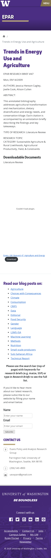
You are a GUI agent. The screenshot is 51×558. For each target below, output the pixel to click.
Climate (15, 297)
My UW (34, 534)
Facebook (12, 519)
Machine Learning (21, 336)
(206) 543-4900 (17, 468)
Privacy (27, 538)
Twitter (19, 519)
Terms (39, 538)
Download (11, 259)
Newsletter (26, 541)
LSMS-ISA (16, 332)
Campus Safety (17, 534)
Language (16, 328)
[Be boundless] (25, 500)
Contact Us (28, 531)
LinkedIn (38, 519)
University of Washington (6, 3)
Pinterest (45, 519)
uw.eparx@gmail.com (21, 474)
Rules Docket (12, 538)
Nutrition (16, 345)
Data (13, 310)
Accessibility (11, 531)
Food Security (18, 319)
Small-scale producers (23, 349)
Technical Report (20, 358)
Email (6, 420)
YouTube (32, 519)
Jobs (41, 531)
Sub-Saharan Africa (21, 354)
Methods (16, 341)
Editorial (15, 315)
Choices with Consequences (26, 293)
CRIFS (14, 306)
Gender (15, 323)
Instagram (25, 519)
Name (6, 410)
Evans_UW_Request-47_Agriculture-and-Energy (24, 255)
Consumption (18, 302)
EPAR (4, 35)
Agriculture (17, 289)
